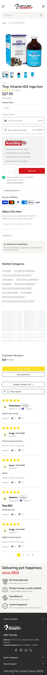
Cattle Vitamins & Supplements (27, 279)
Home (4, 23)
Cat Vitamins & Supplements (24, 270)
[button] (43, 6)
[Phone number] (31, 650)
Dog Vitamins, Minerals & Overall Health (17, 288)
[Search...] (41, 15)
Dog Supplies (6, 284)
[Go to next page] (33, 555)
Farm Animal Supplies (10, 292)
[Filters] (5, 391)
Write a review (23, 369)
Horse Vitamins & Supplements (13, 296)
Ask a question (23, 374)
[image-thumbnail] (5, 75)
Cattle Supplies (7, 279)
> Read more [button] (6, 235)
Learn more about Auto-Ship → (17, 161)
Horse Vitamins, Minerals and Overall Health (18, 301)
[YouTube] (26, 650)
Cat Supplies (6, 270)
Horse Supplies (26, 292)
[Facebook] (16, 650)
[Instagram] (21, 650)
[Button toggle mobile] (3, 6)
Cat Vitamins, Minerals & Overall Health (16, 275)
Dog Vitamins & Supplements (25, 284)
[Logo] (23, 6)
